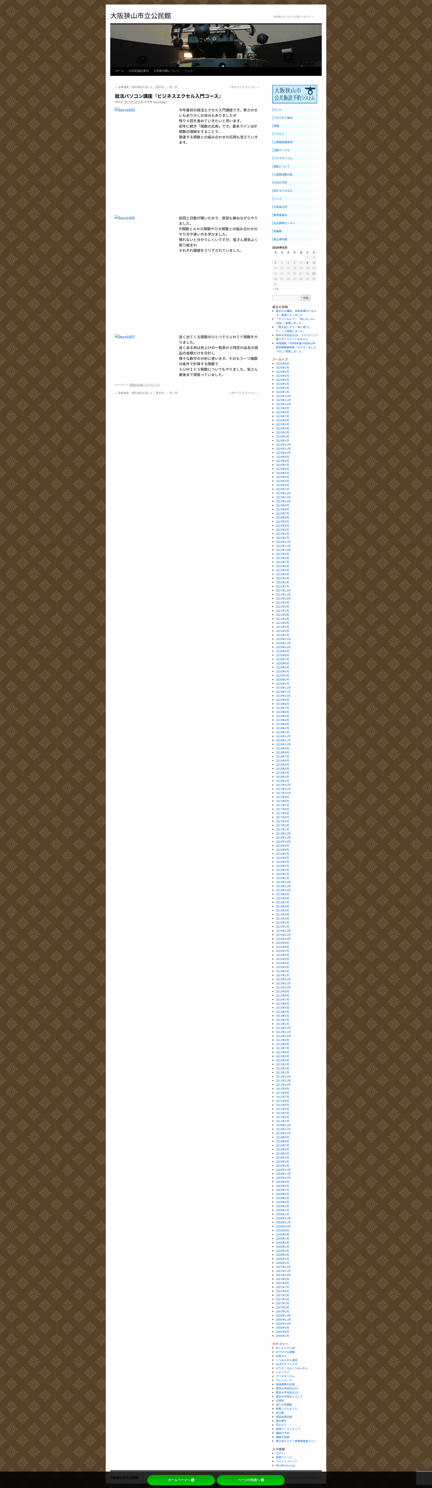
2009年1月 (282, 1214)
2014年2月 (282, 971)
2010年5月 (282, 1153)
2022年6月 (282, 566)
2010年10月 (283, 1133)
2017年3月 (282, 821)
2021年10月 (283, 598)
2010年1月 (282, 1165)
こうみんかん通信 (286, 1360)
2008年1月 (282, 1263)
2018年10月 (283, 744)
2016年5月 (282, 861)
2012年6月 (282, 1052)
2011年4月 (282, 1109)
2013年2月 (282, 1019)
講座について (282, 166)
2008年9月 (282, 1230)
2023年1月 (282, 537)
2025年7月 (282, 416)
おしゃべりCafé (285, 1348)
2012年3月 (282, 1064)
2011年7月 (282, 1096)
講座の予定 (282, 1433)
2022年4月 (282, 574)
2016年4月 (282, 866)
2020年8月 (282, 655)
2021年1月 (282, 635)
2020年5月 (282, 667)
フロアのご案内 (283, 117)
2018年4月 (282, 768)
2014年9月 (282, 943)
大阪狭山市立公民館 (140, 15)
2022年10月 (283, 550)
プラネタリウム (283, 158)
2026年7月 (282, 367)
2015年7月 (282, 902)
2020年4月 (282, 671)
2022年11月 (283, 546)
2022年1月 (282, 586)
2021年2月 (282, 631)
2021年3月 (282, 627)
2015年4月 (282, 914)
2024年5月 (282, 473)
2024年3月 (282, 481)
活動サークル (282, 150)
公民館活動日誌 (283, 174)
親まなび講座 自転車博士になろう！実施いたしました (296, 313)
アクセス (279, 134)
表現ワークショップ (288, 1429)
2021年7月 (282, 610)
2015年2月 (282, 922)
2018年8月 (282, 752)
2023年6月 (282, 517)
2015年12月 (283, 882)
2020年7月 (282, 659)
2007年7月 (282, 1287)
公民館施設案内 (138, 71)
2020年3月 (282, 675)
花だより (281, 1425)
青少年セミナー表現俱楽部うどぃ (296, 1441)
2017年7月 (282, 805)
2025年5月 (282, 424)
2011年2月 (282, 1117)
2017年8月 (282, 801)
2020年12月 (283, 639)
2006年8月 (282, 1331)
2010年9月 (282, 1137)
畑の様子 (281, 1421)
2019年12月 (283, 687)
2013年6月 (282, 1003)
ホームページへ (179, 1480)
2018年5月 (282, 764)
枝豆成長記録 (284, 1416)
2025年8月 (282, 412)
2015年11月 (283, 886)
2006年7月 (282, 1335)
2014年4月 (282, 963)
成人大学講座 (285, 1404)
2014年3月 (282, 967)
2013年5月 (282, 1007)
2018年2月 (282, 776)
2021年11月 (283, 594)
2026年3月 (282, 384)
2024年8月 (282, 460)
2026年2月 (282, 388)
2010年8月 (282, 1141)
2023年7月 (282, 513)
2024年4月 (282, 477)
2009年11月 (283, 1173)
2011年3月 (282, 1113)
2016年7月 (282, 853)
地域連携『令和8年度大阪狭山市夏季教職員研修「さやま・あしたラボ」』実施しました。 (296, 347)
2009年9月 (282, 1182)
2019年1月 (282, 732)
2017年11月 (283, 789)
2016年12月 (283, 833)
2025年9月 (282, 408)
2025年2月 (282, 436)
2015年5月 (282, 910)
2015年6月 (282, 906)
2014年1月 (282, 975)
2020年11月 (283, 643)
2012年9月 (282, 1040)
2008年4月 (282, 1250)
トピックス (282, 1372)
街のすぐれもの (283, 190)
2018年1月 (282, 780)
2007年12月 (283, 1267)
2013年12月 (283, 979)
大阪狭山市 (280, 207)
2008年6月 (282, 1242)
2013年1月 (282, 1024)
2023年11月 (283, 497)
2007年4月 (282, 1299)
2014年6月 (282, 955)
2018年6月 (282, 760)
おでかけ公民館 (285, 1352)
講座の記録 (136, 384)
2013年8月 (282, 995)
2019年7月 (282, 708)
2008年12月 (283, 1218)
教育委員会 (280, 215)
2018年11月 (283, 740)
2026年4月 (282, 379)
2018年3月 (282, 772)
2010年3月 (282, 1157)
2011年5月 (282, 1105)
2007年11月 (283, 1271)
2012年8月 (282, 1044)
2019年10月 (283, 695)
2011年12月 (283, 1076)
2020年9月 (282, 651)
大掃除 (280, 1400)
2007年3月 (282, 1303)
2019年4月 (282, 720)
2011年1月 (282, 1121)
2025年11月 (283, 400)
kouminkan (160, 102)
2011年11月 (283, 1080)
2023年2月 (282, 533)
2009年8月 (282, 1186)
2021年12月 (283, 590)
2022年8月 (282, 558)
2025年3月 (282, 432)
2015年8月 (282, 898)
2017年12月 (283, 785)
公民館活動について (166, 71)
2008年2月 (282, 1258)
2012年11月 (283, 1032)
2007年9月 (282, 1279)
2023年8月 (282, 509)
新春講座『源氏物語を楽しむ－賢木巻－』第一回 (146, 87)
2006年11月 (283, 1319)
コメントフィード (286, 1461)
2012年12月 (283, 1028)
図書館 (278, 231)
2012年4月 (282, 1060)
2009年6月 (282, 1194)
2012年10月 (283, 1036)
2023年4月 (282, 525)
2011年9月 (282, 1088)
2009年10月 (283, 1177)
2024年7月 (282, 465)
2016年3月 (282, 870)
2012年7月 (282, 1048)
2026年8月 (282, 363)
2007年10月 (283, 1275)
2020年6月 (282, 663)
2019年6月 (282, 712)
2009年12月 (283, 1169)
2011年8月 (282, 1092)
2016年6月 (282, 857)
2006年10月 (283, 1323)
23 (313, 273)
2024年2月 (282, 485)
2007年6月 (282, 1291)
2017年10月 (283, 793)
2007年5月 (282, 1295)
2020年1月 (282, 683)
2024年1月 (282, 489)
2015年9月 (282, 894)
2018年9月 (282, 748)
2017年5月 (282, 813)
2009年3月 (282, 1206)
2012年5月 (282, 1056)
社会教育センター (284, 223)
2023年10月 (283, 501)
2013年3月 (282, 1015)
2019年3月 (282, 724)
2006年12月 (283, 1315)
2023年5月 (282, 521)
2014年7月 (282, 951)
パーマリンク (152, 384)
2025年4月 (282, 428)
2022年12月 (283, 541)
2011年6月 (282, 1100)
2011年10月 (283, 1084)
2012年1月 (282, 1072)
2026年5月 (282, 375)
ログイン (281, 1453)
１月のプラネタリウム (243, 87)
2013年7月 (282, 999)
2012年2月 (282, 1068)
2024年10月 (283, 452)
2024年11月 (283, 448)
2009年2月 (282, 1210)
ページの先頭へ (249, 1480)
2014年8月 (282, 947)
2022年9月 (282, 554)
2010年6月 (282, 1149)
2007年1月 (282, 1311)
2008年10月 (283, 1226)
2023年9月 (282, 505)
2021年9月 (282, 602)
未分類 (280, 1412)
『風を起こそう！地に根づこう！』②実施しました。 (293, 329)
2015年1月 (282, 926)
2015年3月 (282, 918)
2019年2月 (282, 728)
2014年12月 (283, 930)
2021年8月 (282, 606)
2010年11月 (283, 1129)
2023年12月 (283, 493)
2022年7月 (282, 562)
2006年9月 (282, 1327)
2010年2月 (282, 1161)
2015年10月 (283, 890)
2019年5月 (282, 716)
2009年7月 (282, 1190)
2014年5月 (282, 959)
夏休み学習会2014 (287, 1388)
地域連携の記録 (285, 1384)
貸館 (276, 126)
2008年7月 (282, 1238)
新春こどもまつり (286, 1408)
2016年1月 (282, 878)
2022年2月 (282, 582)
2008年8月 (282, 1234)
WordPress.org (285, 1465)
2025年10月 (283, 404)
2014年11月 (283, 934)
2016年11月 (283, 837)
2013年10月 (283, 987)
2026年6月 (282, 371)
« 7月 (275, 289)
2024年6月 (282, 469)
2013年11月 (283, 983)
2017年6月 (282, 809)
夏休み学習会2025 (287, 1392)
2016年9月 (282, 845)
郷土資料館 (280, 239)
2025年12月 (283, 396)
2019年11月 (283, 691)
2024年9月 (282, 456)
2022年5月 (282, 570)
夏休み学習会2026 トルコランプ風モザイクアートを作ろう (296, 337)
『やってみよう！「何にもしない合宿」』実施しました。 (296, 321)
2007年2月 (282, 1307)
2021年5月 (282, 618)
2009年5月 (282, 1198)
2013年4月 (282, 1011)
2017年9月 (282, 797)
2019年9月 (282, 699)
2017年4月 (282, 817)
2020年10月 (283, 647)
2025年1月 (282, 440)
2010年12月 (283, 1125)
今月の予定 (280, 182)
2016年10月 (283, 841)
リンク (188, 71)
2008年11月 (283, 1222)
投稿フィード (284, 1457)
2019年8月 (282, 704)
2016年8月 (282, 849)
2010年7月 (282, 1145)
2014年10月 (283, 938)
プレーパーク (284, 1380)
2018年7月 (282, 756)
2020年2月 (282, 679)
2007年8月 (282, 1283)
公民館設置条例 (283, 142)
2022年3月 (282, 578)
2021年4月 (282, 623)
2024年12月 (283, 444)
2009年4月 (282, 1202)
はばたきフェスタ (286, 1364)
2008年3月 (282, 1254)
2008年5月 (282, 1246)
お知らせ (281, 1356)
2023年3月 (282, 529)
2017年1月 (282, 829)
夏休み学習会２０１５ (289, 1396)
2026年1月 (282, 392)
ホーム (119, 71)
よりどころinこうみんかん (292, 1368)
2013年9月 (282, 991)
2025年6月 (282, 420)
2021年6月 (282, 614)
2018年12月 (283, 736)
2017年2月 (282, 825)
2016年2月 (282, 874)
